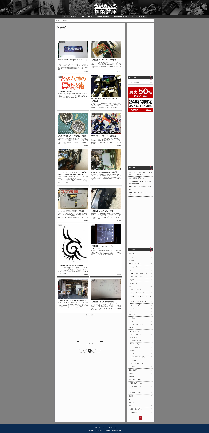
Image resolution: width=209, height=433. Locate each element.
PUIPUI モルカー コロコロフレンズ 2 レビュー (140, 194)
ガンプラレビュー (141, 353)
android (141, 318)
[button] (151, 82)
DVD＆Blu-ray (140, 254)
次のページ (89, 344)
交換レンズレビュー (141, 276)
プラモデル (140, 350)
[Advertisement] (89, 34)
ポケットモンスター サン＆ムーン (141, 293)
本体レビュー (141, 283)
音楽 (140, 405)
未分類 (140, 396)
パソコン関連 (140, 337)
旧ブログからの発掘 (140, 392)
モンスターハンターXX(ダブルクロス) (141, 297)
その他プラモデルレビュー (141, 357)
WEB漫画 (140, 260)
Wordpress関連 (141, 344)
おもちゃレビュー (140, 267)
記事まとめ (140, 402)
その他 (140, 327)
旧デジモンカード (141, 334)
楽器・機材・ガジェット (141, 409)
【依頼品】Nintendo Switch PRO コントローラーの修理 (140, 182)
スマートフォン (140, 314)
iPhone (141, 321)
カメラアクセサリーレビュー (141, 273)
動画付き (140, 376)
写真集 (141, 280)
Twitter (140, 257)
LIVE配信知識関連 (141, 340)
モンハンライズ (141, 305)
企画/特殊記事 (140, 370)
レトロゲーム (141, 308)
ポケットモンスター (141, 289)
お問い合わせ (111, 428)
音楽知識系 (141, 412)
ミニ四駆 (141, 360)
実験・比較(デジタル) (141, 383)
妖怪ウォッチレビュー (141, 363)
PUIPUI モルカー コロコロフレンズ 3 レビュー (140, 188)
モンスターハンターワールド (141, 301)
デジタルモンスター (140, 331)
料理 (140, 389)
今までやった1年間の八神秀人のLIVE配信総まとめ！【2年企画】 (140, 173)
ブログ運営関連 (141, 347)
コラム (140, 311)
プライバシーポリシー (100, 428)
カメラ (140, 270)
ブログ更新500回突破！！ (136, 178)
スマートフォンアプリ (141, 324)
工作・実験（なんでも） (140, 379)
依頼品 (140, 373)
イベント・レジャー (140, 263)
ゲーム (140, 286)
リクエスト (140, 366)
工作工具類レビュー (141, 386)
